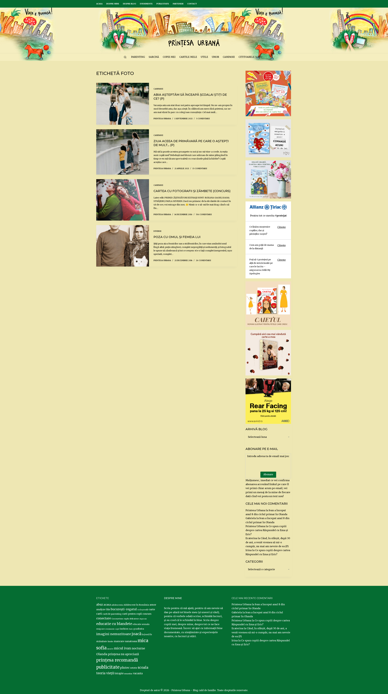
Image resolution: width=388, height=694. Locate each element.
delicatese (134, 619)
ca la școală (142, 609)
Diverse (157, 231)
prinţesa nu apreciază (123, 654)
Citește (281, 227)
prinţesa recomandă (117, 660)
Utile (204, 57)
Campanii (229, 57)
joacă (136, 634)
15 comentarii (199, 168)
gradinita (138, 628)
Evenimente (146, 4)
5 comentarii (203, 118)
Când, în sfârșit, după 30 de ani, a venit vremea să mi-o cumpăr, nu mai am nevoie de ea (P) (268, 542)
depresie (143, 619)
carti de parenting (112, 614)
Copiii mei (169, 57)
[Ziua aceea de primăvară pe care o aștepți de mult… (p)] (122, 152)
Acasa (99, 4)
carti (99, 613)
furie (131, 629)
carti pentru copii (132, 613)
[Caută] (125, 57)
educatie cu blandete (114, 623)
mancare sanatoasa (125, 641)
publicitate (107, 667)
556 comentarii (204, 214)
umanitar (128, 673)
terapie (119, 673)
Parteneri (178, 4)
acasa (107, 604)
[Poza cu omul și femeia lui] (122, 246)
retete (133, 667)
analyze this (103, 609)
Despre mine (112, 4)
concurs (146, 613)
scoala (143, 667)
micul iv (110, 649)
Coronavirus (117, 619)
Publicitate (162, 4)
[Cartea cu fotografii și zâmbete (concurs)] (122, 200)
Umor (215, 57)
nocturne (138, 648)
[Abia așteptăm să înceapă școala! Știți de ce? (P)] (122, 104)
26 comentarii (203, 260)
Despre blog (129, 4)
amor (153, 604)
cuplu (126, 618)
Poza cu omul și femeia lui (177, 237)
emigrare (100, 629)
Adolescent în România (136, 604)
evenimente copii (112, 629)
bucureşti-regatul (124, 609)
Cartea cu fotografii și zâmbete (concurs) (192, 191)
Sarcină (154, 57)
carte (152, 609)
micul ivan (122, 648)
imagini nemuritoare (113, 634)
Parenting (138, 57)
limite (110, 641)
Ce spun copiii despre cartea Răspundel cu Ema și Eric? (267, 530)
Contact (192, 4)
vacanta (138, 673)
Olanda (101, 654)
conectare (103, 618)
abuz (99, 604)
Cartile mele (188, 57)
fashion (124, 628)
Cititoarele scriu (250, 57)
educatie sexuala (141, 624)
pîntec (125, 667)
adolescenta (117, 605)
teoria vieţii (105, 673)
